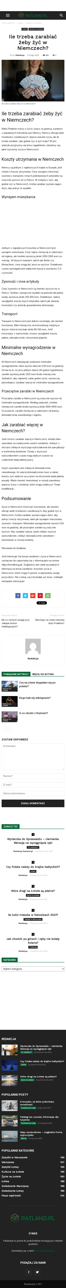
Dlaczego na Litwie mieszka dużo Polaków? (49, 621)
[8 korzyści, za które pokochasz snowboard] (10, 1105)
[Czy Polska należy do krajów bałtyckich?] (10, 1065)
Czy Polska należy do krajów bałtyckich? (33, 866)
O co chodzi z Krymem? (33, 713)
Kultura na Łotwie (36, 29)
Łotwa (24, 29)
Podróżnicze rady (28, 1108)
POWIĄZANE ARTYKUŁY (16, 674)
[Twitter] (37, 1272)
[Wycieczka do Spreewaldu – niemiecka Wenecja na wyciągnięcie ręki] (10, 1050)
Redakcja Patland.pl (23, 851)
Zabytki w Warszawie (33, 919)
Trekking (33, 947)
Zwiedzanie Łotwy (13, 1190)
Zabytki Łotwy (10, 1166)
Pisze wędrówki (11, 1195)
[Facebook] (28, 1272)
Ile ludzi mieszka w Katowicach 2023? (33, 914)
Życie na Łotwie (33, 895)
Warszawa (8, 1162)
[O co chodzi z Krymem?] (10, 716)
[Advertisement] (33, 6)
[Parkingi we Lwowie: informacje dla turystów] (10, 1121)
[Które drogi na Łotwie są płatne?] (10, 1080)
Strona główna (8, 23)
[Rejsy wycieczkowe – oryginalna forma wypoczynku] (10, 1136)
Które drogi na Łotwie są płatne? (33, 890)
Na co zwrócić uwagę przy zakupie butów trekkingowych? (15, 623)
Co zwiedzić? (33, 847)
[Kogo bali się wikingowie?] (10, 701)
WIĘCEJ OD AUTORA (43, 674)
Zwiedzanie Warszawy (15, 1186)
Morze (23, 1138)
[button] (61, 15)
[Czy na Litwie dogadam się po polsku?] (10, 686)
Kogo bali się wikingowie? (35, 697)
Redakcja (20, 55)
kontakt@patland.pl (45, 1250)
